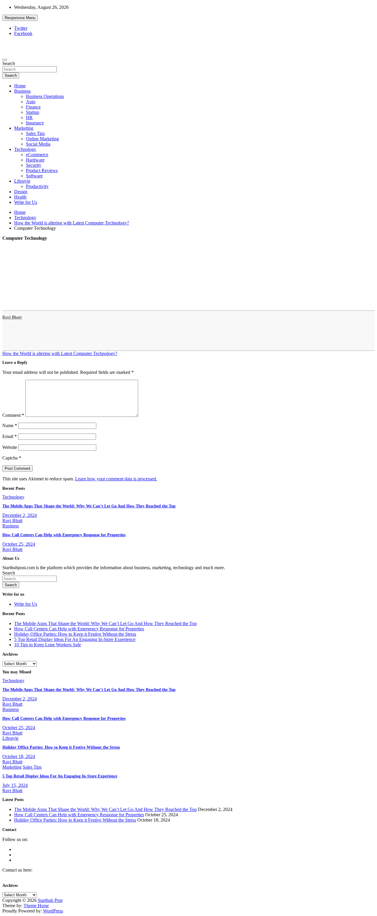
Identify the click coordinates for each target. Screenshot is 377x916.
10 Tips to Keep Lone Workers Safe (47, 644)
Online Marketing (42, 138)
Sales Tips (35, 133)
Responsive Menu (20, 18)
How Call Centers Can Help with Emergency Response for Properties (63, 535)
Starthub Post (50, 900)
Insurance (35, 122)
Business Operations (45, 96)
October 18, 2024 (18, 756)
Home (20, 85)
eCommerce (37, 154)
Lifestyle (22, 181)
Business (22, 91)
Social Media (38, 143)
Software (34, 175)
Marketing (23, 128)
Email (9, 436)
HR (29, 117)
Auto (30, 101)
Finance (33, 106)
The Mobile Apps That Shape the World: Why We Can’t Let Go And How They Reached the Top (89, 506)
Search (8, 63)
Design (20, 191)
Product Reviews (42, 170)
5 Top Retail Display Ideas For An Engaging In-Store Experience (74, 639)
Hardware (35, 159)
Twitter (20, 28)
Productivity (37, 186)
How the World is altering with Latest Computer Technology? (59, 353)
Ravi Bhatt (12, 317)
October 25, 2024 (18, 544)
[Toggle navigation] (4, 60)
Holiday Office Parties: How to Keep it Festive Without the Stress (75, 634)
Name (9, 425)
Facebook (23, 33)
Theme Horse (36, 905)
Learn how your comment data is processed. (116, 478)
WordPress (53, 910)
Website (9, 447)
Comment (13, 415)
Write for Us (25, 202)
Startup (32, 112)
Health (20, 196)
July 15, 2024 (15, 785)
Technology (25, 149)
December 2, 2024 (19, 515)
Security (33, 165)
